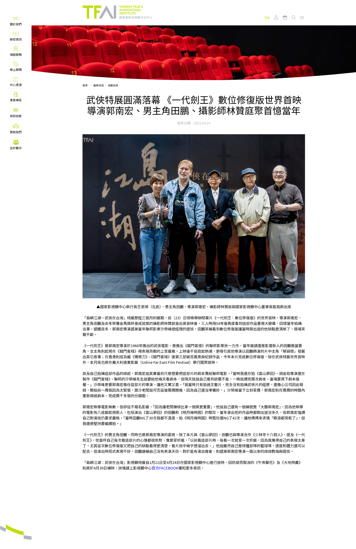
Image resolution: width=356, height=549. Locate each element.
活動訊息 (113, 85)
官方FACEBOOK (165, 468)
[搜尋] (293, 20)
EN (267, 17)
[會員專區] (276, 20)
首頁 (85, 85)
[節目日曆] (285, 20)
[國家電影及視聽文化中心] (117, 12)
